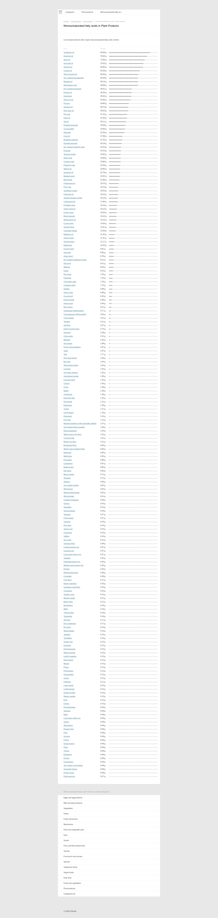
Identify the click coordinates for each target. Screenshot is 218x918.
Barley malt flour (70, 584)
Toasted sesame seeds (73, 198)
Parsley (67, 569)
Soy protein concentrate (73, 765)
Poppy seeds (69, 300)
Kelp (65, 700)
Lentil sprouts (69, 689)
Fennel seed (69, 249)
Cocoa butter (69, 129)
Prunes (66, 758)
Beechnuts (68, 180)
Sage (66, 351)
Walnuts (67, 267)
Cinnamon (68, 591)
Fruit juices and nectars (73, 856)
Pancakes (68, 460)
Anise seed (68, 256)
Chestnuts (68, 533)
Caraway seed (69, 285)
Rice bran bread (70, 358)
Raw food (67, 878)
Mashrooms (68, 824)
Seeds (66, 840)
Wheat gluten (69, 631)
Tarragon (67, 514)
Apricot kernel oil (70, 74)
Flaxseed (67, 278)
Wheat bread (69, 496)
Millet (66, 609)
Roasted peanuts (70, 143)
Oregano (67, 478)
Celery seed (68, 212)
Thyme (66, 751)
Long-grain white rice (72, 718)
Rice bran (67, 274)
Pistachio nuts (69, 165)
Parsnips (67, 682)
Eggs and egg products (73, 798)
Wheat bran (68, 489)
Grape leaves (69, 744)
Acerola (67, 736)
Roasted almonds (71, 125)
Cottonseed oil (69, 202)
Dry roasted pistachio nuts (74, 147)
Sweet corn (68, 529)
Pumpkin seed (69, 205)
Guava (66, 722)
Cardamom (68, 464)
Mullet (66, 391)
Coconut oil (68, 296)
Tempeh (67, 322)
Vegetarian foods (70, 867)
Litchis (66, 678)
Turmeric (67, 522)
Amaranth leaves (70, 769)
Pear (65, 733)
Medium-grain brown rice (74, 565)
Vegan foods (69, 872)
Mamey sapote (69, 696)
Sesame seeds (70, 154)
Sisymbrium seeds (71, 376)
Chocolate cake (70, 282)
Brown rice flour (70, 442)
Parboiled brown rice (72, 562)
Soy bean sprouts (71, 373)
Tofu (65, 354)
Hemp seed (68, 303)
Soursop (67, 711)
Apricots (67, 620)
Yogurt (66, 409)
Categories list (69, 894)
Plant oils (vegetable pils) (74, 830)
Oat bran (67, 333)
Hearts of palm (69, 693)
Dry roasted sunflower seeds (75, 260)
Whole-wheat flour (71, 573)
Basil (66, 715)
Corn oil (67, 136)
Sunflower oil (69, 52)
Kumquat (67, 645)
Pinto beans (68, 671)
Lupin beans (69, 413)
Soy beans (68, 343)
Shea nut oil (68, 100)
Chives (66, 704)
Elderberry (68, 755)
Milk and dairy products (73, 803)
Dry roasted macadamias (74, 78)
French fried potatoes (72, 347)
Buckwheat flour (70, 445)
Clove (66, 387)
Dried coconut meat (71, 329)
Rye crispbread (70, 624)
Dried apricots (69, 776)
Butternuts (68, 245)
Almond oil (68, 67)
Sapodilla (67, 507)
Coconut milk (69, 438)
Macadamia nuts (70, 85)
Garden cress (69, 594)
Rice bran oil (69, 111)
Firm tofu (67, 420)
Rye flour (67, 627)
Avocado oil (68, 63)
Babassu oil (68, 234)
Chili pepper (68, 518)
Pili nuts (67, 114)
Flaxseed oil (68, 194)
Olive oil (67, 60)
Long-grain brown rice (72, 554)
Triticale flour (69, 613)
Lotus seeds (68, 685)
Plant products (69, 888)
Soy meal (67, 540)
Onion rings (68, 293)
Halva (66, 271)
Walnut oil (68, 169)
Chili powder (69, 318)
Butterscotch (69, 467)
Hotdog (66, 289)
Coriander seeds (70, 231)
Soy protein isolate (71, 485)
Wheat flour (68, 725)
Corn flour (68, 580)
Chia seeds (68, 336)
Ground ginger (69, 511)
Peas (66, 747)
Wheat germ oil (70, 220)
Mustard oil (68, 82)
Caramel (67, 369)
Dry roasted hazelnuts (72, 89)
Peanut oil (68, 92)
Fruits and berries (71, 819)
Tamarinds (68, 616)
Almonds (67, 132)
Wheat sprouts (69, 653)
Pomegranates (69, 707)
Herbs (66, 814)
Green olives (69, 238)
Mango (66, 664)
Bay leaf (67, 362)
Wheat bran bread (71, 365)
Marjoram (67, 453)
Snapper (67, 558)
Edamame (68, 405)
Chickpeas (68, 394)
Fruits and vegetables (72, 883)
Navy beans (68, 660)
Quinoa (66, 504)
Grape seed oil (69, 209)
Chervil (66, 383)
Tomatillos (68, 638)
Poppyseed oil (69, 183)
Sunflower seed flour (72, 587)
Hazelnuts (68, 96)
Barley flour (68, 602)
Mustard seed (69, 176)
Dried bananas (70, 649)
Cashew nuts (69, 162)
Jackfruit (67, 634)
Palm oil (67, 118)
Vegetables (68, 808)
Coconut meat (69, 380)
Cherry (66, 740)
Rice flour (67, 525)
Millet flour (68, 456)
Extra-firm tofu (69, 398)
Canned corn (69, 551)
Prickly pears (69, 773)
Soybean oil (68, 172)
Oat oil (66, 122)
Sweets (67, 851)
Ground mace (69, 242)
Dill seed (67, 263)
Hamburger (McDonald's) (74, 311)
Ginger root (68, 642)
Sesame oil (68, 107)
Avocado (67, 253)
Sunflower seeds (70, 191)
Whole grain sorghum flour (74, 449)
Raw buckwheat (70, 431)
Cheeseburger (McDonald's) (75, 314)
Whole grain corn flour (72, 434)
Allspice (67, 482)
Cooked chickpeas (71, 500)
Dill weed (67, 471)
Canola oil (68, 71)
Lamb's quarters (70, 656)
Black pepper (69, 474)
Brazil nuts (68, 158)
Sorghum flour (69, 544)
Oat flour (67, 325)
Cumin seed (68, 223)
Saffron (66, 536)
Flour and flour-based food (74, 846)
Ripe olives (68, 307)
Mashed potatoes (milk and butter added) (80, 423)
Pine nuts (67, 187)
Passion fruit (69, 729)
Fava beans (68, 762)
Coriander (68, 576)
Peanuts (67, 151)
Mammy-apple (69, 598)
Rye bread (68, 402)
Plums (66, 667)
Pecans (67, 103)
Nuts (65, 835)
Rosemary (68, 416)
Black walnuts (69, 216)
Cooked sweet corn (71, 547)
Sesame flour (69, 227)
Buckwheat (68, 605)
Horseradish (68, 675)
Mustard (67, 340)
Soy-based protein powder (74, 427)
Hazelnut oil (68, 56)
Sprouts (67, 862)
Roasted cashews (71, 140)
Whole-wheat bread (71, 493)
